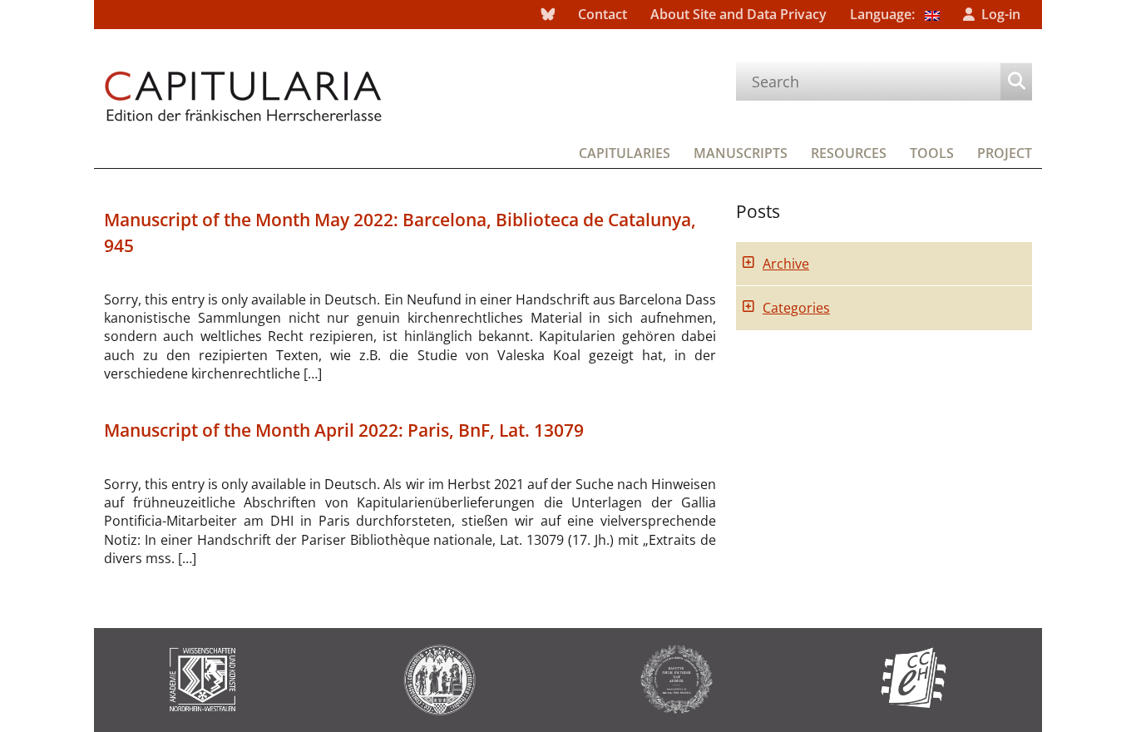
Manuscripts (741, 153)
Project (1004, 153)
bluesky (548, 14)
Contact (602, 14)
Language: (884, 14)
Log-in (1000, 14)
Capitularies (624, 153)
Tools (932, 153)
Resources (849, 153)
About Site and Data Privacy (738, 14)
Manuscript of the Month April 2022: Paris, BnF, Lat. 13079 (344, 430)
